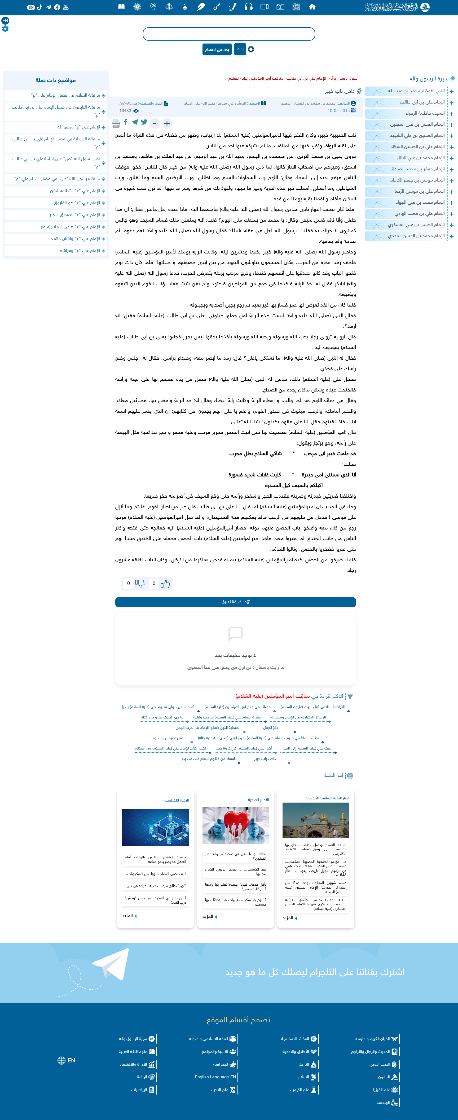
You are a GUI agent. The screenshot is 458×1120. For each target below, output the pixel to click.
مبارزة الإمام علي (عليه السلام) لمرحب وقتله (227, 717)
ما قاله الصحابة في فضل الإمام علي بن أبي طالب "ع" (56, 143)
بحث (240, 49)
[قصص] (121, 8)
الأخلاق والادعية (296, 1051)
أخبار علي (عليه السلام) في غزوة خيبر (244, 748)
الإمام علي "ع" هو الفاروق (77, 203)
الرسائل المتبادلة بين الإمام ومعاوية (298, 717)
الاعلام (303, 1077)
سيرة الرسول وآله (429, 79)
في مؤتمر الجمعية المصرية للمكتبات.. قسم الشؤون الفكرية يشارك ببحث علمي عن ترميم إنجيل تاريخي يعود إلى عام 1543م (315, 868)
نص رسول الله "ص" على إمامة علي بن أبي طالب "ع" (56, 163)
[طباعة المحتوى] (116, 123)
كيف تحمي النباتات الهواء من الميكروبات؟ (155, 874)
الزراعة (142, 1077)
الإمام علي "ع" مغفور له (79, 127)
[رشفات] (201, 8)
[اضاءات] (153, 8)
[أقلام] (233, 8)
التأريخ (304, 1064)
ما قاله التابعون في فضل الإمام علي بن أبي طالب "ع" (56, 111)
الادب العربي (379, 1064)
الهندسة (383, 1102)
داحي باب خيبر (265, 759)
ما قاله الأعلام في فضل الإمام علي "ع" (65, 95)
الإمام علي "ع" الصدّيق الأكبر (75, 215)
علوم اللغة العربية (133, 1051)
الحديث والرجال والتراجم (370, 1051)
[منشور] (169, 8)
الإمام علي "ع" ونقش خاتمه (75, 239)
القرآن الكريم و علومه (372, 1039)
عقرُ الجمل (270, 728)
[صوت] (249, 8)
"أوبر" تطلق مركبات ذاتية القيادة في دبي (156, 886)
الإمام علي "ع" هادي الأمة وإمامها (69, 227)
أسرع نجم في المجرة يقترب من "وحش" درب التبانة (155, 900)
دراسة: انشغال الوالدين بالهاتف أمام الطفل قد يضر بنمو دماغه (155, 859)
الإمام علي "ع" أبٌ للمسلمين (75, 191)
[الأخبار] (296, 8)
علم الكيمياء (299, 1090)
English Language (212, 1077)
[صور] (280, 8)
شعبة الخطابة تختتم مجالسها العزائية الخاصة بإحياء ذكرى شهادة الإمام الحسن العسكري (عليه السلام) (315, 904)
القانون (384, 1077)
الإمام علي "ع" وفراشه (80, 250)
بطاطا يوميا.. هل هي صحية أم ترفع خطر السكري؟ (235, 856)
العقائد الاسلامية (295, 1039)
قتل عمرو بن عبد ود (167, 738)
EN (5, 21)
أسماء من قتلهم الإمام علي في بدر (208, 759)
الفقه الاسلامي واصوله (208, 1039)
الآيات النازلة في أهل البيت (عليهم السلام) (313, 707)
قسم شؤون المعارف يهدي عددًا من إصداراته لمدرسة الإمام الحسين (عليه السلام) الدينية (315, 887)
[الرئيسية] (312, 8)
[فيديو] (264, 8)
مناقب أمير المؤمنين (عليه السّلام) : (254, 78)
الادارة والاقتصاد (133, 1064)
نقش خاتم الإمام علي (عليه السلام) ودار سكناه (170, 748)
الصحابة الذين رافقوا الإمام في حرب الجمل (208, 728)
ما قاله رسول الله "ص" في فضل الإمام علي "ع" (57, 179)
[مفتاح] (217, 8)
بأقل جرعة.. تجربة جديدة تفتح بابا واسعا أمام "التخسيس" (235, 886)
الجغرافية (220, 1064)
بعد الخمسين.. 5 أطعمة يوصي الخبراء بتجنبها (235, 871)
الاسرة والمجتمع (215, 1051)
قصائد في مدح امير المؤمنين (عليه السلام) (238, 707)
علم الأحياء (219, 1090)
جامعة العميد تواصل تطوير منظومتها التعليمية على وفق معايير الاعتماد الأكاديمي (315, 849)
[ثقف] (137, 8)
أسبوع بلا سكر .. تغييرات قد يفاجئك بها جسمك (235, 902)
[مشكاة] (185, 8)
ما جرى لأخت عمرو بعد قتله (162, 717)
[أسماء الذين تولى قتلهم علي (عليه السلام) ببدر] (158, 707)
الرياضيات (139, 1090)
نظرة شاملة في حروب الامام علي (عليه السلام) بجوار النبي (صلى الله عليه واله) (258, 738)
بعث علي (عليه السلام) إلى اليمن (307, 748)
